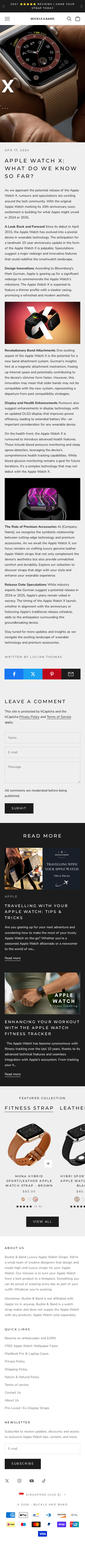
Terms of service (17, 1385)
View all (42, 1222)
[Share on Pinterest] (52, 674)
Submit (19, 808)
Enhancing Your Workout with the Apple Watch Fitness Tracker (42, 1028)
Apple (11, 896)
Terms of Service (59, 717)
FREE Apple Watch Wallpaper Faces (31, 1346)
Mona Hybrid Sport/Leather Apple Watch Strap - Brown (29, 1181)
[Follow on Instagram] (19, 1480)
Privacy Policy (29, 717)
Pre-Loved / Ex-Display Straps (27, 1408)
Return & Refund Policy (22, 1377)
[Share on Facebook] (14, 674)
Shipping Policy (16, 1369)
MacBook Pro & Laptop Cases (27, 1353)
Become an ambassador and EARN (30, 1338)
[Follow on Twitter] (7, 1480)
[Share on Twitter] (33, 674)
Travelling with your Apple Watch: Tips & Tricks (36, 912)
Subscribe (23, 1464)
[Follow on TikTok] (44, 1480)
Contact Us (13, 1392)
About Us (12, 1400)
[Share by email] (71, 674)
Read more (13, 958)
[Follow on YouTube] (31, 1480)
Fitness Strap (29, 1108)
